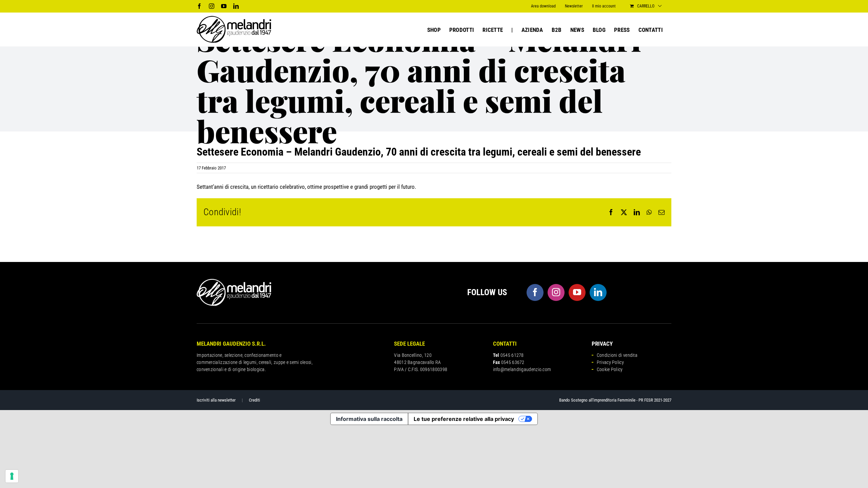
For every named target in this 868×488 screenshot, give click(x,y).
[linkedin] (598, 292)
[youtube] (577, 292)
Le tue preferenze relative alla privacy (464, 418)
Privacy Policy (610, 362)
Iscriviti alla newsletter (216, 400)
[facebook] (535, 292)
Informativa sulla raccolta (369, 418)
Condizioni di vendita (617, 355)
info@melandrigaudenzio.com (522, 369)
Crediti (254, 400)
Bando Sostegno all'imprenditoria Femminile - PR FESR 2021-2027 (615, 400)
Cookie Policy (610, 369)
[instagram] (556, 292)
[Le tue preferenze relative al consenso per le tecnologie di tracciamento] (11, 476)
